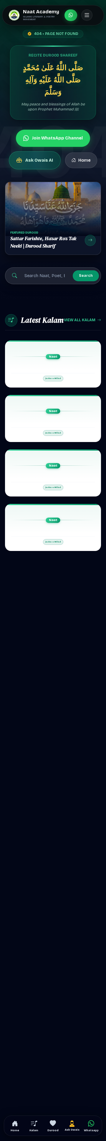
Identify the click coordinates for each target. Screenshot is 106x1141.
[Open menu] (86, 15)
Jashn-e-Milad (53, 378)
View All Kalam (79, 320)
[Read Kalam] (53, 364)
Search (86, 275)
